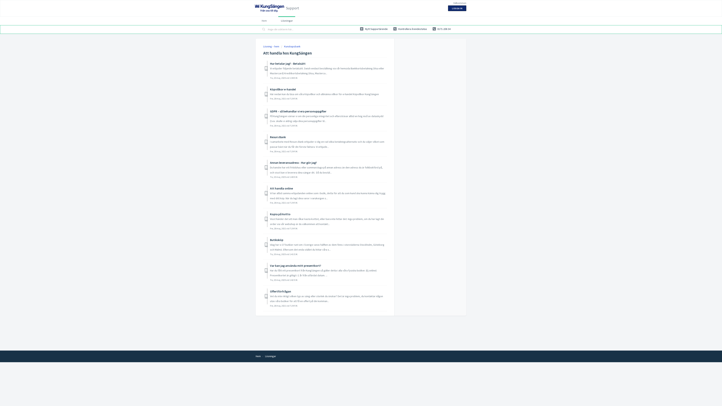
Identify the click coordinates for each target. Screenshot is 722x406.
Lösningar (287, 20)
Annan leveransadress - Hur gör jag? (293, 162)
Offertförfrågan (280, 291)
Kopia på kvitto (280, 214)
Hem (264, 20)
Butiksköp (276, 240)
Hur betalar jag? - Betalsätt (288, 63)
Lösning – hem (271, 46)
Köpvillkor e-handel (283, 89)
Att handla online (281, 188)
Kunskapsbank (292, 46)
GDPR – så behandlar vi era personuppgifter (298, 111)
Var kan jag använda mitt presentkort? (295, 265)
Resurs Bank (278, 137)
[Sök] (264, 29)
